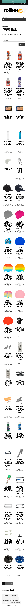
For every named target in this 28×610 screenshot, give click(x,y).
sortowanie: (6, 38)
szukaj (24, 17)
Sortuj (21, 44)
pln (14, 1)
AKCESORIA (5, 26)
